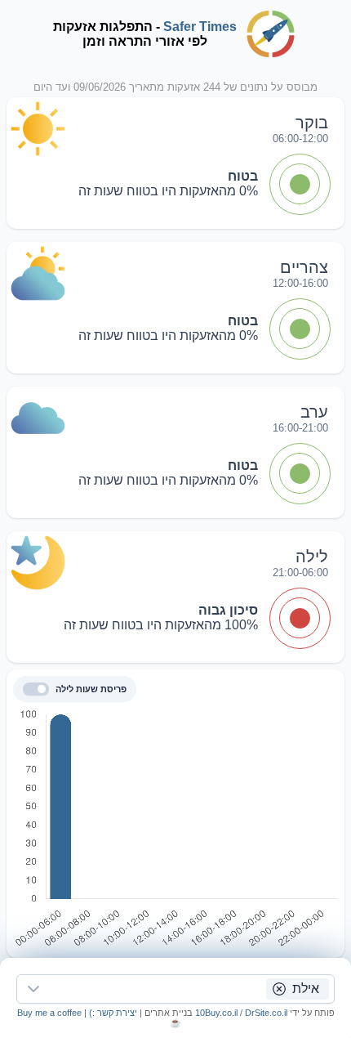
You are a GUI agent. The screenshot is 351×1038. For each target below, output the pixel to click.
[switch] (36, 689)
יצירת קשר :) (112, 1013)
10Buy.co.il (216, 1013)
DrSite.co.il (266, 1013)
